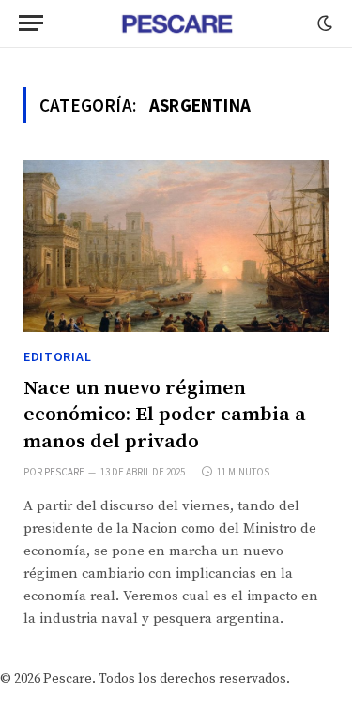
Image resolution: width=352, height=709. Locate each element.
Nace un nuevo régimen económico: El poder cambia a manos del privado (164, 415)
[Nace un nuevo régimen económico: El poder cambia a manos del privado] (176, 246)
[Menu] (31, 23)
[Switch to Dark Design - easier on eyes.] (323, 23)
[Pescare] (176, 23)
